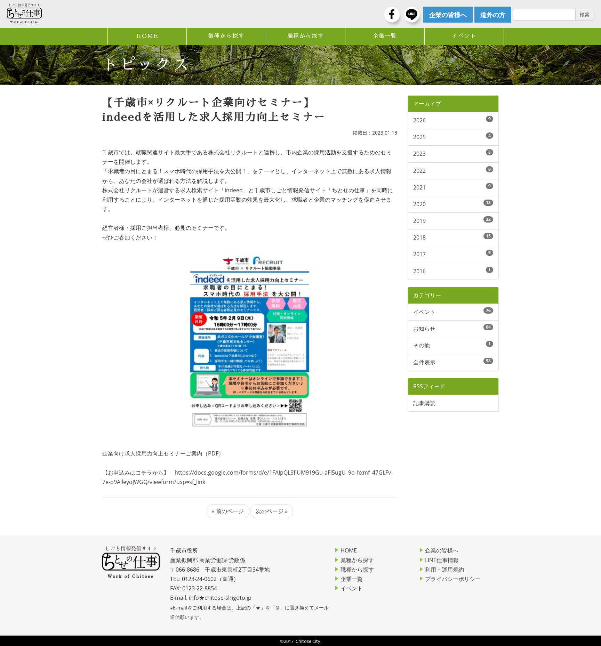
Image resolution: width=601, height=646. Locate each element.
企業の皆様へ (441, 550)
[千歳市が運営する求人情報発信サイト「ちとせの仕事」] (24, 13)
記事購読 (424, 403)
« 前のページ (228, 511)
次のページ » (272, 511)
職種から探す (305, 36)
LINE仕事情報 (442, 560)
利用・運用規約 (444, 569)
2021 (419, 187)
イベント (464, 36)
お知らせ (424, 328)
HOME (147, 36)
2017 (419, 254)
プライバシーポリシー (453, 579)
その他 (421, 345)
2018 (419, 237)
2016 (419, 271)
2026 (419, 120)
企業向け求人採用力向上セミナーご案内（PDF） (163, 453)
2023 (419, 154)
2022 (419, 171)
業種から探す (226, 36)
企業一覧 (384, 36)
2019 (419, 221)
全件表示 (424, 362)
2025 (419, 137)
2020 (419, 204)
